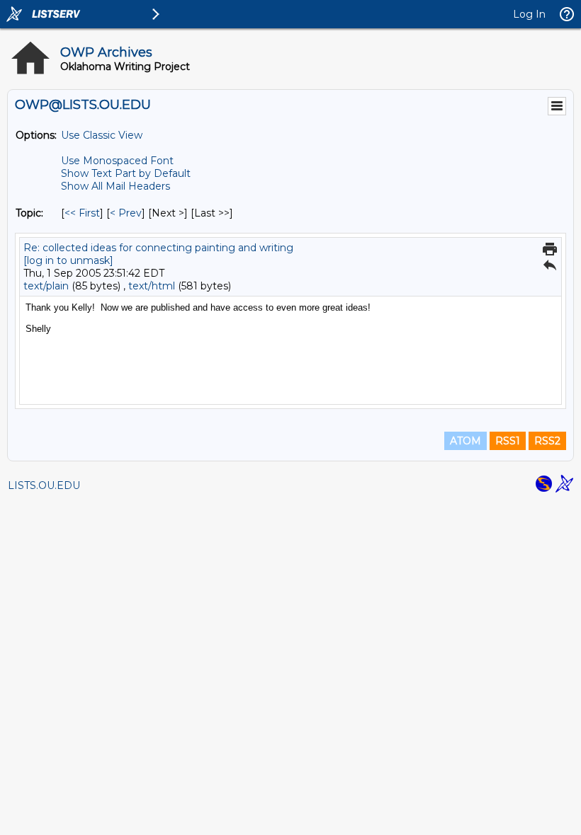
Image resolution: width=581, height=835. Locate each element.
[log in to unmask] (68, 260)
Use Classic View (101, 135)
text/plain (46, 286)
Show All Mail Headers (115, 186)
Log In (529, 14)
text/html (151, 286)
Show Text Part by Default (126, 173)
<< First (82, 213)
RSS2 (547, 440)
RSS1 (507, 440)
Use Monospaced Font (117, 160)
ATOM (465, 440)
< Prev (126, 213)
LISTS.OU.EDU (44, 485)
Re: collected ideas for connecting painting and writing (158, 247)
